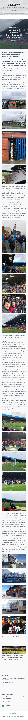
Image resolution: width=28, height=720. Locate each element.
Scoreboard (11, 17)
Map (18, 17)
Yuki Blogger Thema (15, 716)
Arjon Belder (5, 682)
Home (6, 17)
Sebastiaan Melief (5, 663)
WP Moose (4, 718)
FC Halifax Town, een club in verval (11, 676)
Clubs (15, 17)
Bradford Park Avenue (7, 694)
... (23, 661)
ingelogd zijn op (8, 709)
